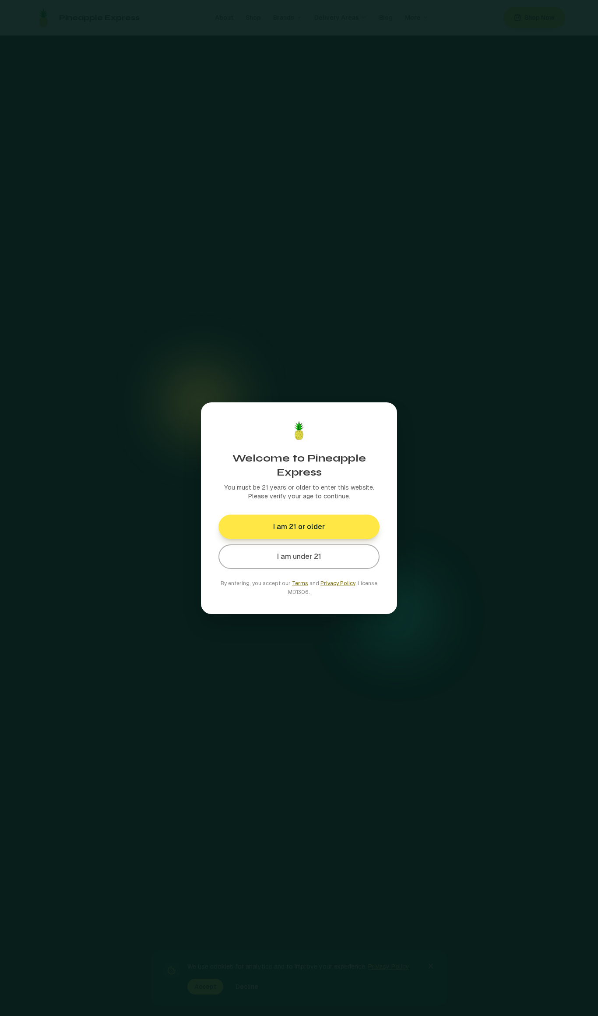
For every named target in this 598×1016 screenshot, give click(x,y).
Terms (300, 583)
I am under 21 (299, 556)
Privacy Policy (337, 583)
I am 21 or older (299, 526)
